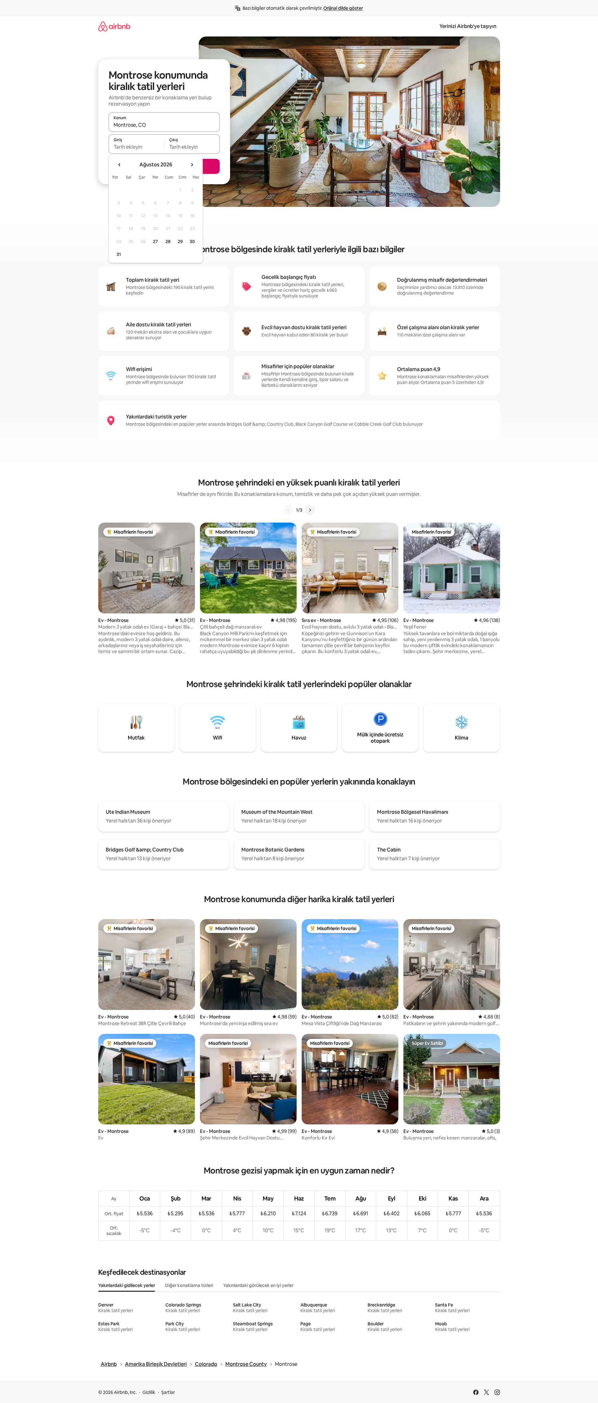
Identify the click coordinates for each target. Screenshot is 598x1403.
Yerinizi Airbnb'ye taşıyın (467, 26)
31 (118, 254)
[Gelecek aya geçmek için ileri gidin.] (192, 165)
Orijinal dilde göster (343, 8)
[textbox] (136, 147)
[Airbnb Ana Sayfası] (114, 26)
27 (155, 241)
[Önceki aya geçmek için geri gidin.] (119, 165)
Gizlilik (149, 1392)
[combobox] (164, 125)
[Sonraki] (310, 510)
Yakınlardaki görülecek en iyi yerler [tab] (258, 1285)
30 (192, 241)
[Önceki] (288, 510)
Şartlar (168, 1392)
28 (167, 241)
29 (180, 241)
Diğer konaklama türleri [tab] (189, 1285)
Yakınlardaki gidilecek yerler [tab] (126, 1285)
